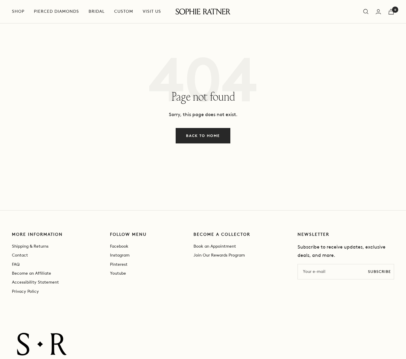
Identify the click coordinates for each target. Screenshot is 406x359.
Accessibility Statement (35, 282)
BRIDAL (97, 11)
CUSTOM (123, 11)
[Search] (366, 11)
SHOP (18, 11)
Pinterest (119, 264)
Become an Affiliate (31, 273)
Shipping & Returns (30, 246)
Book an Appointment (214, 246)
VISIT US (152, 11)
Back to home (203, 136)
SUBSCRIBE (379, 271)
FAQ (16, 264)
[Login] (378, 11)
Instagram (120, 255)
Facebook (119, 246)
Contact (20, 255)
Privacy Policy (25, 291)
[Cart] (391, 12)
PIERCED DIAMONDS (56, 11)
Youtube (118, 273)
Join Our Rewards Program (219, 255)
